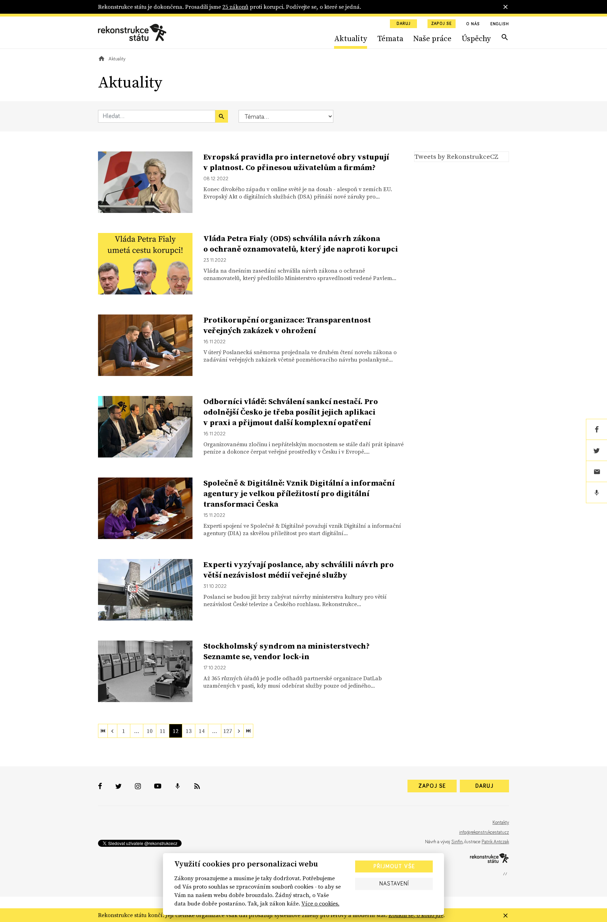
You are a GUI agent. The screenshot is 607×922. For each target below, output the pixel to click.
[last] (248, 731)
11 (162, 731)
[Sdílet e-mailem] (596, 471)
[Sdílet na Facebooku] (596, 429)
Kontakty (500, 822)
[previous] (112, 731)
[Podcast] (596, 492)
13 (188, 731)
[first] (102, 731)
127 (227, 731)
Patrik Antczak (495, 841)
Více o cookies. (320, 903)
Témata (390, 38)
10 (149, 731)
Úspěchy (476, 38)
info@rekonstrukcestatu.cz (484, 832)
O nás (473, 24)
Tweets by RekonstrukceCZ (456, 156)
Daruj (404, 24)
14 (201, 731)
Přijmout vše (394, 866)
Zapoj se (441, 24)
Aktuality (350, 38)
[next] (238, 731)
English (499, 24)
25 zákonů (235, 7)
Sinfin (457, 841)
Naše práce (432, 38)
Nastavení (394, 884)
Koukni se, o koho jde (416, 915)
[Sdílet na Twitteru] (596, 450)
